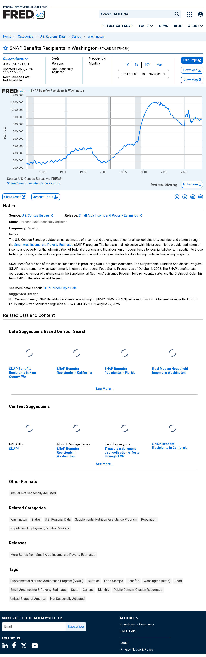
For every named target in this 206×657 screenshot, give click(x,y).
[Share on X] (177, 196)
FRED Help (128, 631)
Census (88, 590)
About (194, 26)
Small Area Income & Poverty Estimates (38, 590)
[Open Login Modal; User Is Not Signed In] (200, 14)
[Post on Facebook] (184, 196)
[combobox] (135, 14)
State (74, 590)
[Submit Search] (177, 14)
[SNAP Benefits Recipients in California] (77, 353)
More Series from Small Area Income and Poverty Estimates (52, 555)
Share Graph (13, 197)
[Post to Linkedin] (200, 196)
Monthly (103, 590)
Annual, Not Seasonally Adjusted (33, 493)
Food (178, 581)
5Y (136, 65)
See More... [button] (104, 389)
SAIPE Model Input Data (60, 288)
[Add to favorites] (5, 48)
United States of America (28, 599)
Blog (178, 26)
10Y (147, 65)
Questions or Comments (137, 624)
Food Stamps (113, 581)
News (163, 26)
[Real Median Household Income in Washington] (172, 353)
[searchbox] (136, 14)
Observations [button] (14, 58)
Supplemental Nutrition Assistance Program (106, 519)
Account (43, 197)
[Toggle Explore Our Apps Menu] (189, 14)
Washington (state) (157, 581)
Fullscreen (191, 184)
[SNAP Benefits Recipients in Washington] (77, 428)
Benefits (133, 581)
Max (159, 65)
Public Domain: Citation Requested (138, 590)
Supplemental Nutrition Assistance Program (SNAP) (46, 581)
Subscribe (76, 626)
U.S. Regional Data (52, 36)
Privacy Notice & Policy (136, 649)
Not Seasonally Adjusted (67, 599)
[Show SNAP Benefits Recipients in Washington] (57, 90)
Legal (124, 643)
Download (190, 70)
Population (148, 519)
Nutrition (94, 581)
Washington (96, 36)
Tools (144, 26)
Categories (25, 36)
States (76, 36)
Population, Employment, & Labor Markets (39, 528)
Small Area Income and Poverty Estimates (109, 215)
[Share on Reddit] (192, 196)
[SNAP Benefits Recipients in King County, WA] (29, 353)
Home (7, 36)
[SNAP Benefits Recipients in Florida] (125, 353)
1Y (127, 65)
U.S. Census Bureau (36, 215)
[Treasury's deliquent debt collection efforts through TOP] (125, 428)
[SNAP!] (29, 428)
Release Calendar (117, 26)
